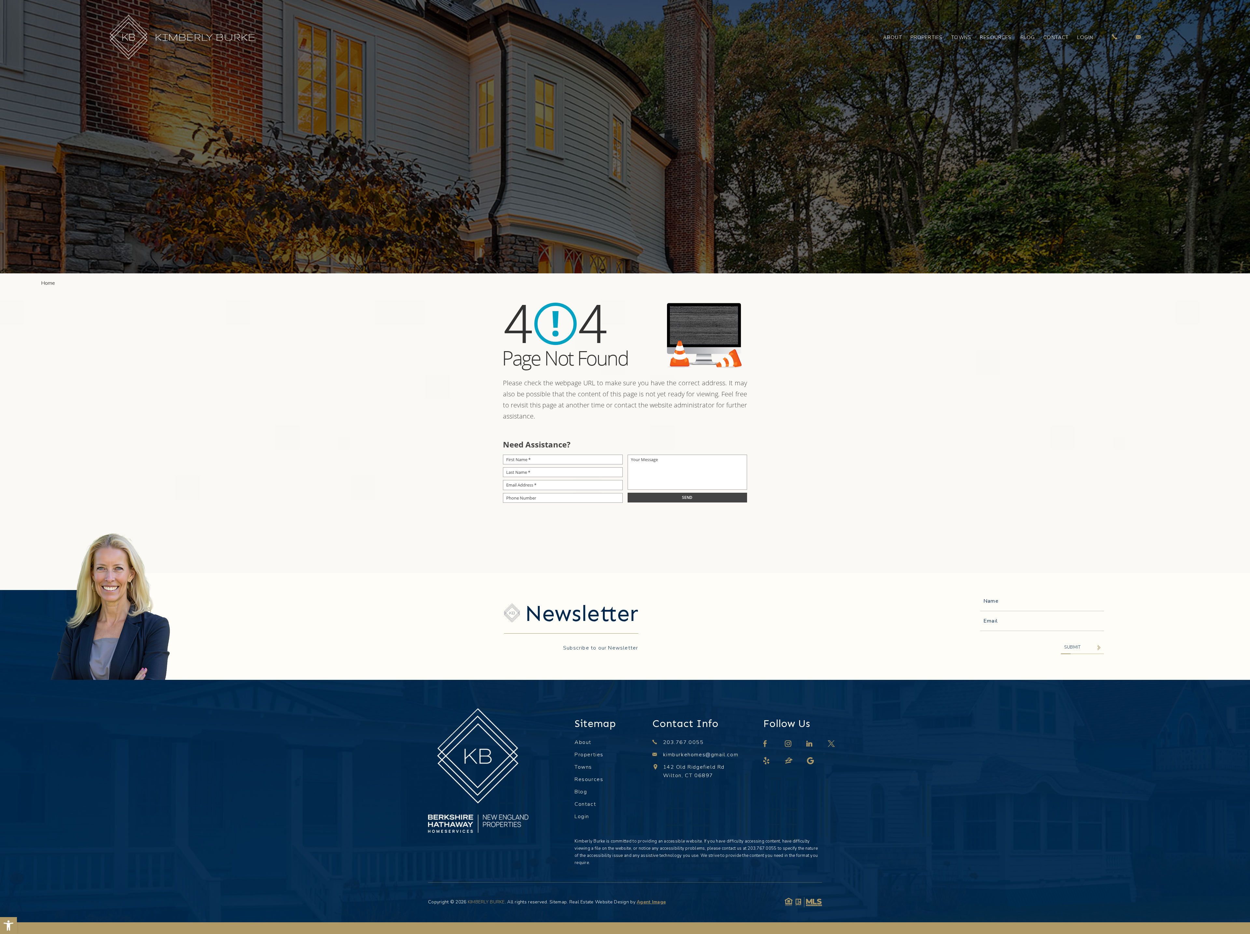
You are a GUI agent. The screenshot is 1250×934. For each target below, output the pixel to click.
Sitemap (558, 902)
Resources (996, 37)
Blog (1028, 37)
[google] (810, 761)
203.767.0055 (683, 742)
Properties (926, 37)
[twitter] (832, 744)
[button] (8, 925)
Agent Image (651, 902)
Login (1085, 37)
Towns (961, 37)
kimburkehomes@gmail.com (701, 754)
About (892, 37)
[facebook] (765, 744)
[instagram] (788, 744)
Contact (1056, 37)
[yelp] (766, 761)
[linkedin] (809, 744)
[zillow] (789, 761)
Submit (1072, 647)
